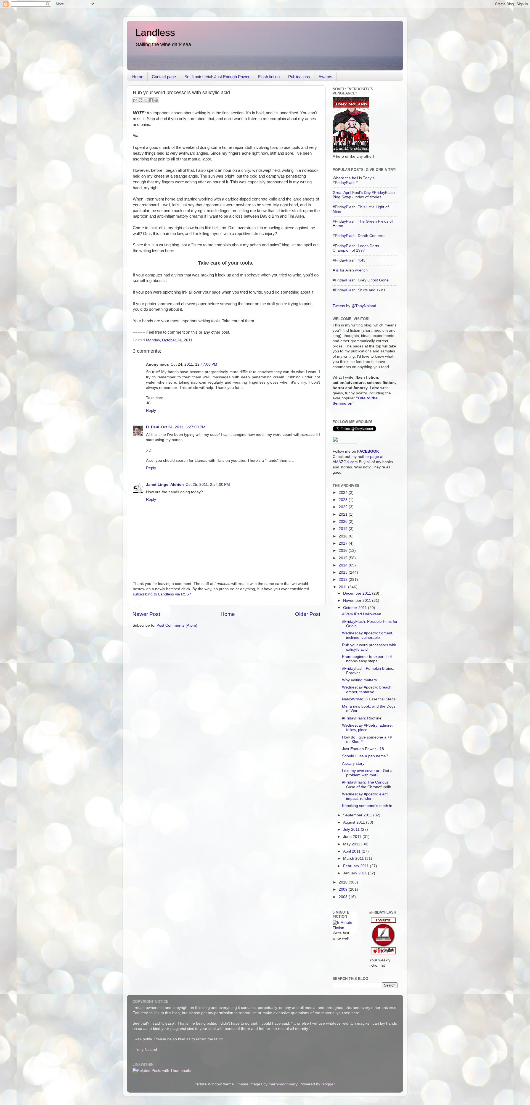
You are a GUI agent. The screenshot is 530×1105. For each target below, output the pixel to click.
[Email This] (135, 100)
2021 (344, 514)
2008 (344, 897)
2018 (344, 536)
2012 (344, 579)
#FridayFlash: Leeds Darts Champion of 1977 (356, 248)
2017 (344, 543)
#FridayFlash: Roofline (361, 718)
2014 (344, 565)
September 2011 (358, 815)
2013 (344, 572)
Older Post (307, 614)
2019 (344, 529)
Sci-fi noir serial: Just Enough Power (217, 76)
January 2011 (355, 873)
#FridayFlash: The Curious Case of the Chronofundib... (368, 784)
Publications (299, 76)
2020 (344, 521)
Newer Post (146, 614)
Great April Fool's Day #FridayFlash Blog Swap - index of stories (364, 195)
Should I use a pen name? (365, 756)
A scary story (353, 763)
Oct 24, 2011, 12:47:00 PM (194, 364)
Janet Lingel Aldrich (165, 484)
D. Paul (152, 427)
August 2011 (354, 822)
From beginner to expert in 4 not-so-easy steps (367, 659)
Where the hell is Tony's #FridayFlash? (353, 180)
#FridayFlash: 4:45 (349, 260)
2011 (343, 587)
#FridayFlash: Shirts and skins (359, 290)
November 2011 (357, 600)
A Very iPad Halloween (361, 614)
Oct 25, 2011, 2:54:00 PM (208, 484)
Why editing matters (359, 680)
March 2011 (354, 858)
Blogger (328, 1084)
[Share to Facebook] (151, 100)
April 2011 (352, 851)
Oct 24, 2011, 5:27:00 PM (183, 427)
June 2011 (352, 837)
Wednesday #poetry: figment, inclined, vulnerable (367, 635)
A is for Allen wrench (350, 270)
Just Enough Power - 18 (363, 749)
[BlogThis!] (140, 100)
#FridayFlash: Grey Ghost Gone (361, 280)
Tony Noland (146, 1050)
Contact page (164, 76)
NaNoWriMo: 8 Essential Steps (369, 699)
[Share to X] (146, 100)
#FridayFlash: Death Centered (359, 236)
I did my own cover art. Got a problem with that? (367, 773)
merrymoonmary (283, 1084)
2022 (344, 507)
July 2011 (352, 829)
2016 (344, 550)
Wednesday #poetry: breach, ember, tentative (367, 689)
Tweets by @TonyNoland (354, 306)
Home (137, 76)
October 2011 (355, 608)
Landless (155, 32)
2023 (344, 500)
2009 (344, 889)
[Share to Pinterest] (156, 100)
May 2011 (352, 844)
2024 (344, 492)
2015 (344, 558)
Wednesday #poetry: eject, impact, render (365, 796)
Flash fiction (269, 76)
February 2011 (356, 866)
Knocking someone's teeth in (367, 806)
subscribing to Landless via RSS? (162, 594)
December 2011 (357, 593)
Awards (325, 76)
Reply (151, 410)
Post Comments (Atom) (177, 625)
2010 (344, 882)
